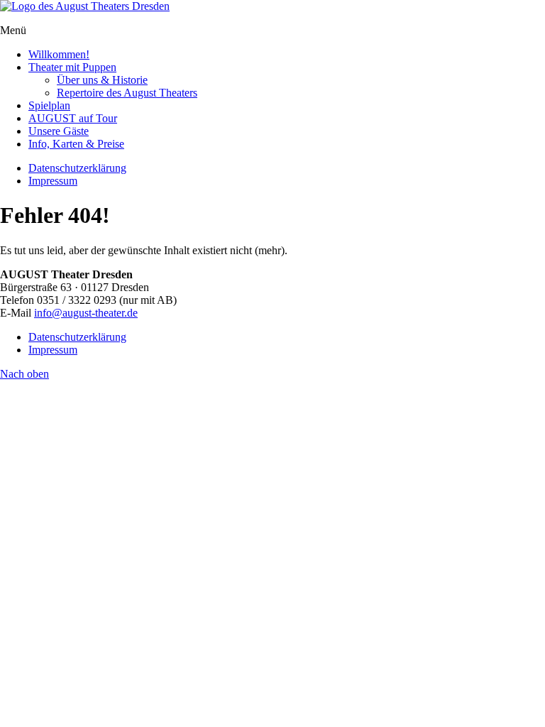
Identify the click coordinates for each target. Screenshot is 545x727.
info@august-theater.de (86, 313)
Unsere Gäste (58, 131)
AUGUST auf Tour (72, 118)
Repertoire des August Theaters (127, 93)
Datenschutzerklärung (77, 168)
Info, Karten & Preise (76, 144)
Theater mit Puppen (72, 67)
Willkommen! (58, 54)
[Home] (85, 6)
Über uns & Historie (102, 80)
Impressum (52, 181)
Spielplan (49, 105)
